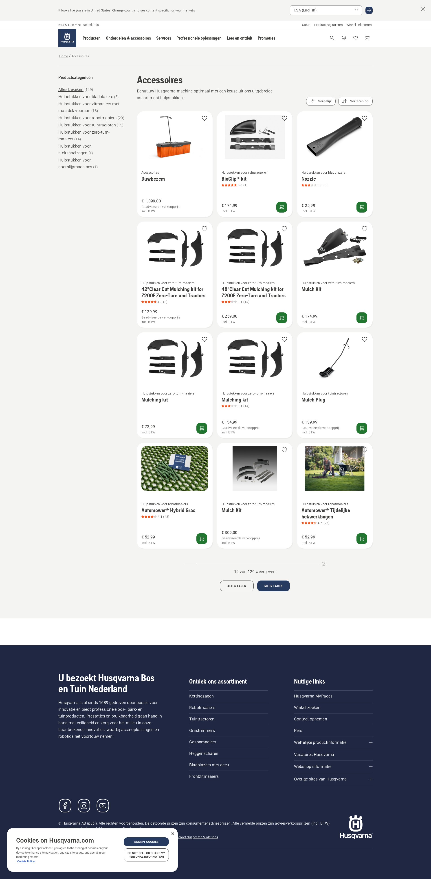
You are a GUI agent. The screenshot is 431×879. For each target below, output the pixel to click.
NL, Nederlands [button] (88, 25)
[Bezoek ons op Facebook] (65, 805)
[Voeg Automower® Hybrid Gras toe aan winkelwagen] (201, 538)
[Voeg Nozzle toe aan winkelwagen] (361, 207)
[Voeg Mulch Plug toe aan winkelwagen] (361, 428)
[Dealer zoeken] (344, 38)
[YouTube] (103, 805)
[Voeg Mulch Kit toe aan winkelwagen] (361, 317)
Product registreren (328, 25)
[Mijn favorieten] (355, 38)
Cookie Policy (26, 861)
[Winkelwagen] (367, 38)
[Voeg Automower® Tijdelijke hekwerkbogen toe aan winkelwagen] (361, 538)
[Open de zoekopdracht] (332, 38)
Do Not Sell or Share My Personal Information (146, 854)
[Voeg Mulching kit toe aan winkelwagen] (201, 428)
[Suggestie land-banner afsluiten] (423, 9)
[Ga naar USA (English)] (369, 10)
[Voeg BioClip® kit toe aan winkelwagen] (281, 207)
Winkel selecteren (359, 25)
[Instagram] (84, 805)
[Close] (173, 833)
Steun (306, 25)
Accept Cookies (146, 841)
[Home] (67, 38)
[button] (91, 38)
